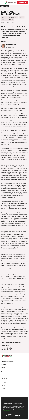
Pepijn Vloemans (11, 44)
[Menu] (2, 2)
